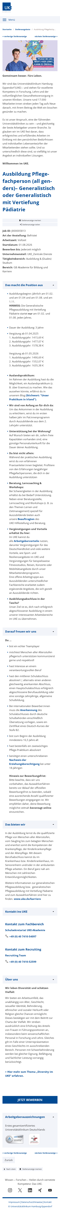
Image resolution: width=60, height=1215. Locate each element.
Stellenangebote (22, 29)
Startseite (7, 29)
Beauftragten (26, 519)
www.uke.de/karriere (27, 898)
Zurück (9, 1160)
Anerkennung (29, 710)
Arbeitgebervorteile (26, 541)
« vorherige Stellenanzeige (14, 36)
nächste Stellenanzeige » (46, 36)
